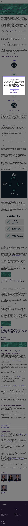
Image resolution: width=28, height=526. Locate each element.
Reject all (14, 90)
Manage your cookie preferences (14, 92)
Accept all (14, 88)
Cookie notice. (17, 86)
